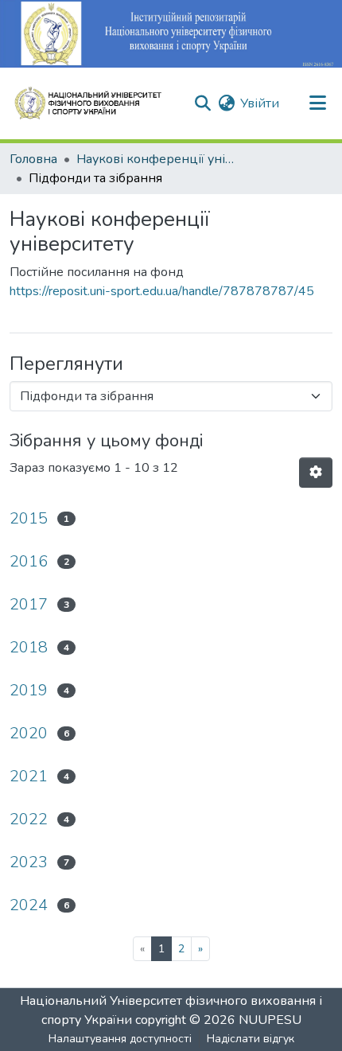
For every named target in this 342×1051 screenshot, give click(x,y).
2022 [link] (29, 819)
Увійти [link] (259, 103)
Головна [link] (33, 159)
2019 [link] (29, 690)
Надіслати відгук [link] (250, 1038)
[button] (95, 103)
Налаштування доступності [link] (120, 1038)
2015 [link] (29, 518)
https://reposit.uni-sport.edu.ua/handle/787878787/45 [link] (162, 291)
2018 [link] (29, 647)
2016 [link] (29, 561)
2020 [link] (29, 733)
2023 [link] (29, 862)
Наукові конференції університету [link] (155, 159)
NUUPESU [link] (270, 1020)
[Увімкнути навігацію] (317, 103)
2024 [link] (29, 905)
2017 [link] (29, 604)
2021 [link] (29, 776)
